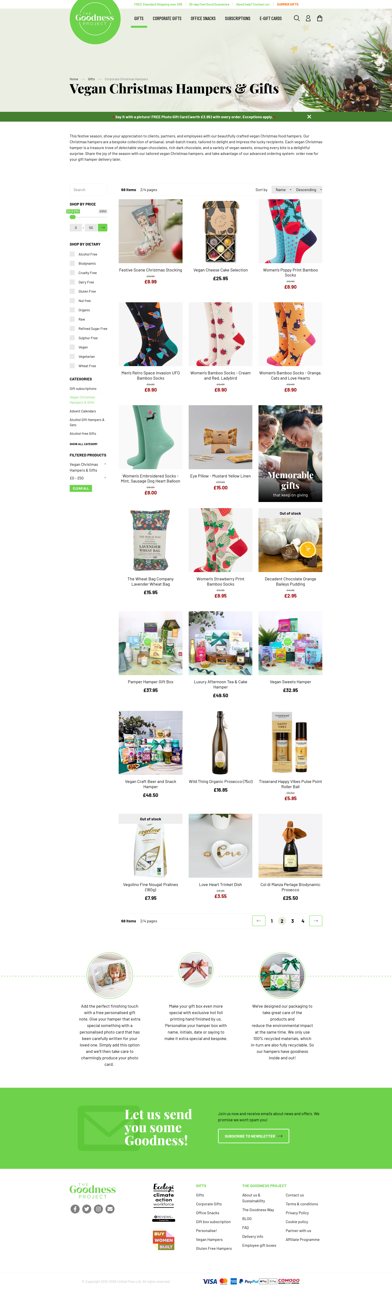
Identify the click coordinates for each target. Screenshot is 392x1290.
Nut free (85, 300)
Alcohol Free (88, 254)
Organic (84, 310)
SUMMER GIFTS (288, 4)
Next (315, 921)
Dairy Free (86, 282)
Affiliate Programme (303, 1239)
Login (308, 18)
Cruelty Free (88, 273)
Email (110, 1209)
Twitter (86, 1209)
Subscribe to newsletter (250, 1136)
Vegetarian (87, 356)
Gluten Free (87, 291)
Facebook (75, 1209)
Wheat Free (87, 366)
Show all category (84, 444)
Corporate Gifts (167, 18)
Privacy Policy (297, 1212)
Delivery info (252, 1236)
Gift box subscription (213, 1221)
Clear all (81, 488)
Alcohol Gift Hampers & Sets (87, 422)
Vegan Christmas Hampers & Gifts (82, 399)
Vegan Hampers (209, 1239)
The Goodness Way (258, 1209)
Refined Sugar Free (93, 328)
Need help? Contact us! (253, 4)
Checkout (320, 18)
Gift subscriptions (83, 388)
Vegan (83, 347)
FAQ (245, 1227)
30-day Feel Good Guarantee (209, 4)
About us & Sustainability (253, 1198)
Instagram (98, 1209)
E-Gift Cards (271, 18)
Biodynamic (87, 263)
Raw (82, 319)
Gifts (138, 18)
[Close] (309, 116)
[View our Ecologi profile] (163, 1195)
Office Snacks (203, 18)
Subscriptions (237, 18)
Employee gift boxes (259, 1245)
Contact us (295, 1195)
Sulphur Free (88, 338)
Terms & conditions (302, 1204)
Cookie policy (297, 1221)
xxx (102, 228)
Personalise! (206, 1230)
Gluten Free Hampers (214, 1248)
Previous (259, 921)
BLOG (247, 1218)
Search (297, 18)
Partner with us (298, 1230)
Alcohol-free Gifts (83, 433)
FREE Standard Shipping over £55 (158, 4)
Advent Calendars (83, 411)
